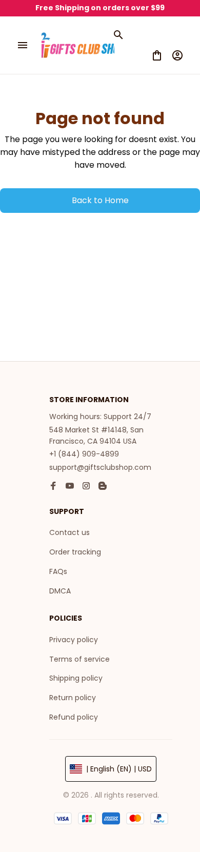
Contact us (69, 532)
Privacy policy (73, 640)
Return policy (72, 697)
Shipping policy (76, 678)
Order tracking (75, 552)
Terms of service (79, 659)
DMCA (60, 591)
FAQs (58, 571)
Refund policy (73, 717)
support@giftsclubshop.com (100, 467)
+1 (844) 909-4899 (84, 454)
